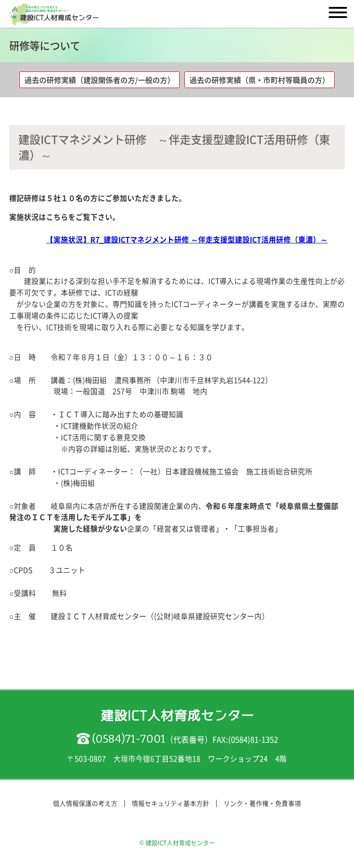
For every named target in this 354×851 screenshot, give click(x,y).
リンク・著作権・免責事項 (262, 803)
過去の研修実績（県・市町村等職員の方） (259, 79)
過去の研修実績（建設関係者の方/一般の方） (99, 79)
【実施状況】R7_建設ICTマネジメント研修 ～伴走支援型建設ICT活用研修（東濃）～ (187, 239)
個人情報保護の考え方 (85, 803)
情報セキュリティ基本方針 (170, 803)
